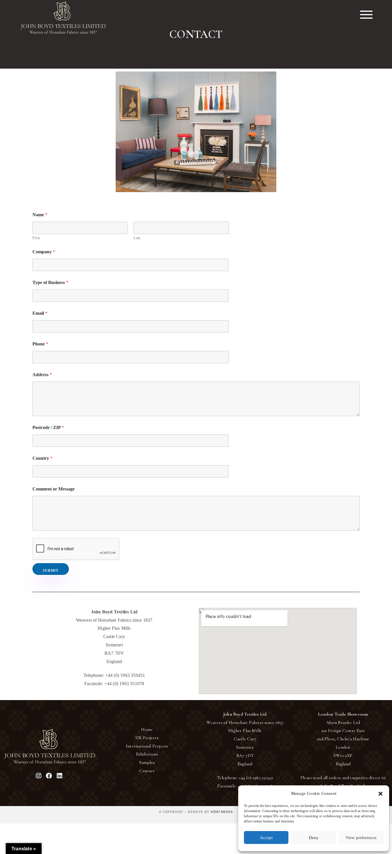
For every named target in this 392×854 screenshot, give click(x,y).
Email (39, 313)
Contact (147, 771)
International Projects (147, 746)
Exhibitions (147, 754)
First (36, 238)
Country (42, 458)
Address (42, 374)
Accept (266, 837)
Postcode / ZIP (48, 427)
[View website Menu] (366, 14)
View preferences (361, 837)
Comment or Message (53, 488)
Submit (51, 571)
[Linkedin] (59, 776)
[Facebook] (49, 776)
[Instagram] (39, 776)
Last (136, 238)
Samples (147, 762)
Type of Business (50, 282)
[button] (380, 794)
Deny (314, 837)
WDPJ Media (222, 812)
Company (43, 251)
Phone (40, 343)
